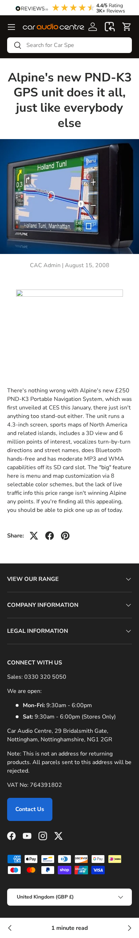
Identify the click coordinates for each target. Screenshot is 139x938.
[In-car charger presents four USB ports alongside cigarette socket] (10, 928)
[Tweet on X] (34, 536)
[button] (109, 26)
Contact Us (29, 809)
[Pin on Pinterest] (65, 536)
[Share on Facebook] (49, 536)
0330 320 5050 (45, 677)
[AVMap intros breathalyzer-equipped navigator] (129, 928)
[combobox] (69, 45)
